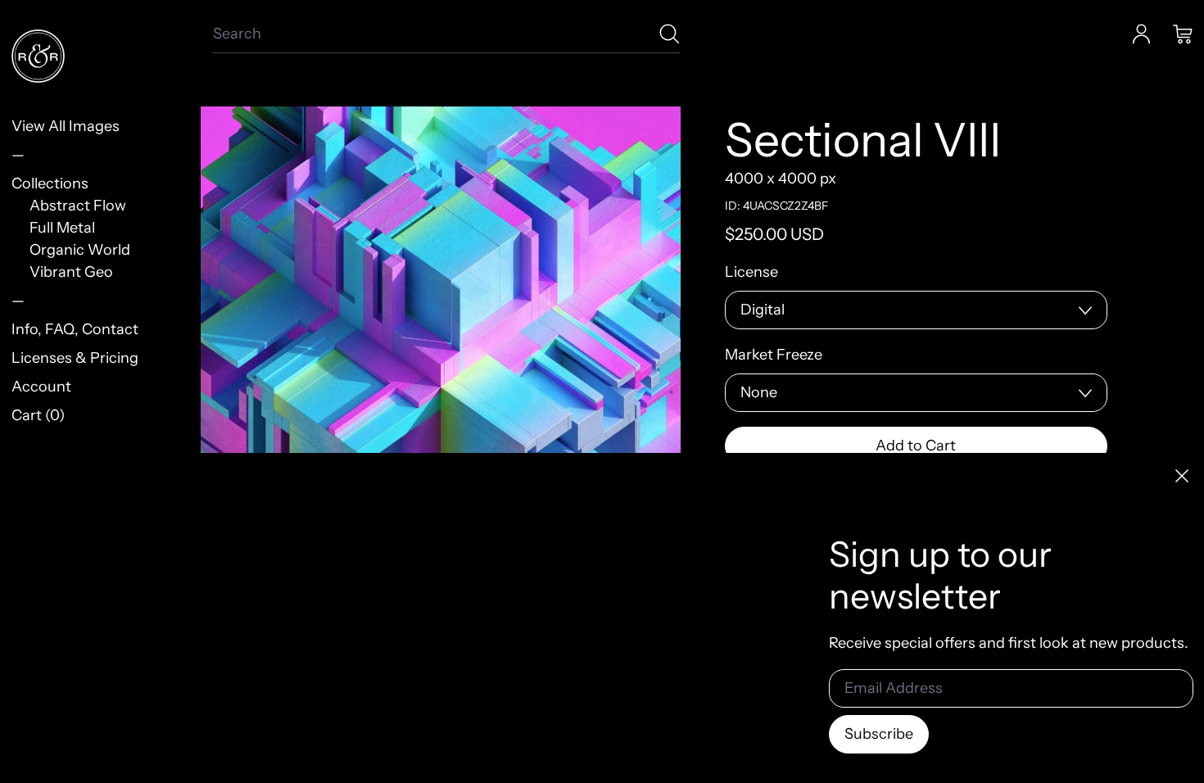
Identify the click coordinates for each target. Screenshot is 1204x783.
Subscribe (878, 734)
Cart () (38, 415)
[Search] (670, 34)
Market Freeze (773, 355)
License (751, 272)
